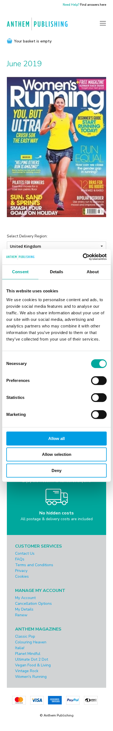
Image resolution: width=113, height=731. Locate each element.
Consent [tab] (20, 271)
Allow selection (56, 454)
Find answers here (93, 5)
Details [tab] (56, 271)
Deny (56, 470)
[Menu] (103, 23)
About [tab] (93, 271)
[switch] (99, 380)
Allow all (56, 438)
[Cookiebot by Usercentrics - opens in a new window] (83, 256)
